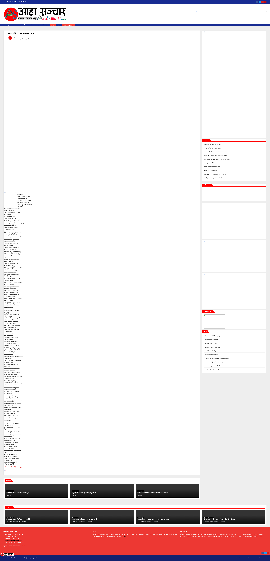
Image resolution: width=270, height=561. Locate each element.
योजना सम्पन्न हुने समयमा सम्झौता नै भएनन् (214, 366)
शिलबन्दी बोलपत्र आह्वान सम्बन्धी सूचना (212, 166)
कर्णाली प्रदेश (25, 25)
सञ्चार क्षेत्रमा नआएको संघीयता (212, 369)
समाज (143, 517)
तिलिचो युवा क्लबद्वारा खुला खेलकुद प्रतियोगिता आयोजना (215, 178)
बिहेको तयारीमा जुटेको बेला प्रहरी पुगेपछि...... (214, 336)
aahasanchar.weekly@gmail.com (13, 540)
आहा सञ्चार (17, 37)
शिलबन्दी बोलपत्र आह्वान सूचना (210, 170)
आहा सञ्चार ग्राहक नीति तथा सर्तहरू (257, 558)
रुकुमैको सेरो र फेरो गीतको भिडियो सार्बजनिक (214, 362)
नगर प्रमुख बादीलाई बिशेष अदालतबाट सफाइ (213, 163)
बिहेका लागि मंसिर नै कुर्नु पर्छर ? (211, 339)
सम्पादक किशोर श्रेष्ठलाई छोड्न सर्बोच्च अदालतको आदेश (152, 493)
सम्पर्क (248, 558)
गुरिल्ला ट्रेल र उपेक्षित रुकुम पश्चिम (212, 347)
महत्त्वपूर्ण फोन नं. (236, 558)
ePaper (53, 25)
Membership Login (68, 25)
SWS (36, 558)
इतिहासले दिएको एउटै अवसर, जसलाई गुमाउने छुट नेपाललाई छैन (217, 159)
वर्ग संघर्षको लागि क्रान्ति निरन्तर (211, 354)
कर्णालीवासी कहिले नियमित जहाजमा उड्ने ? (18, 493)
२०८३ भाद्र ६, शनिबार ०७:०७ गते (13, 521)
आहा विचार (37, 25)
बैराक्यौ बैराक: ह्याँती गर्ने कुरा (211, 351)
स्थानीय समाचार (18, 25)
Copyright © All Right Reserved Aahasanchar (15, 558)
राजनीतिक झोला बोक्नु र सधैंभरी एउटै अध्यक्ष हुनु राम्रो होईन (217, 358)
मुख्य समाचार (10, 25)
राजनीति (42, 25)
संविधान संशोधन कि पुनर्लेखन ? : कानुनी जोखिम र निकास (215, 155)
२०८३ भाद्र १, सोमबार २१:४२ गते (145, 521)
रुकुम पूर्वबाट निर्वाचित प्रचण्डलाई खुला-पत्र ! (84, 493)
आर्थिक (31, 25)
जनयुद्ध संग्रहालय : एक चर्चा (211, 343)
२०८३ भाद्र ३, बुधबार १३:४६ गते (79, 521)
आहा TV (59, 25)
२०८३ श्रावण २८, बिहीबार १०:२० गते (211, 521)
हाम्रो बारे (243, 558)
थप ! (124, 536)
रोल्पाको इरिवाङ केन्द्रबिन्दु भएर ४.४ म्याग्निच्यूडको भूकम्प (215, 174)
